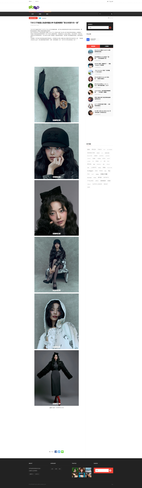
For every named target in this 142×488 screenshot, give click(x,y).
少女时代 (93, 167)
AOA (96, 171)
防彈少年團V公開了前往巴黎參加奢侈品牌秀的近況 (103, 98)
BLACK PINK (89, 155)
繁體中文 (30, 1)
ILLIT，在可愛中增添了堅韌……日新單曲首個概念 (102, 104)
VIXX (104, 167)
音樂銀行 (96, 155)
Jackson (89, 158)
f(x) (109, 171)
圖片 (47, 14)
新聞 (40, 14)
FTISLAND (90, 181)
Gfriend (108, 164)
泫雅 (104, 161)
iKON (101, 171)
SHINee (97, 174)
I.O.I (102, 153)
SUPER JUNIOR (97, 184)
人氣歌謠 (99, 158)
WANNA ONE (91, 153)
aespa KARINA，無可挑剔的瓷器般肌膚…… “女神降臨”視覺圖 (102, 91)
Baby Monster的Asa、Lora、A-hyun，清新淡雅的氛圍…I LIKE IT (102, 84)
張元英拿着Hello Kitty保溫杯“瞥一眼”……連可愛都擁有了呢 (102, 57)
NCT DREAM (109, 149)
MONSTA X (99, 164)
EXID (109, 181)
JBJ (93, 161)
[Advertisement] (86, 7)
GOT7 (93, 174)
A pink (88, 187)
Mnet (108, 161)
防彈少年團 (104, 174)
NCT (104, 149)
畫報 (94, 164)
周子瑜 (104, 158)
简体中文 (37, 1)
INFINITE (106, 177)
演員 (88, 167)
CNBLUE (89, 184)
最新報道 (93, 46)
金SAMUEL (101, 155)
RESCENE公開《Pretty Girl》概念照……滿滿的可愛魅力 (102, 77)
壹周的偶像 (107, 153)
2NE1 (97, 181)
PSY (88, 174)
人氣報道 (106, 46)
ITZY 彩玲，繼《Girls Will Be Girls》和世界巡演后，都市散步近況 (103, 111)
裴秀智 (99, 167)
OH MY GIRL (109, 167)
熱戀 (105, 170)
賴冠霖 (98, 153)
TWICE (100, 149)
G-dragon (90, 171)
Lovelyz (88, 161)
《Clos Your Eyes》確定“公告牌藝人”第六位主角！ (102, 71)
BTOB (99, 177)
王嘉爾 (94, 158)
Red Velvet (89, 177)
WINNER (103, 181)
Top (112, 484)
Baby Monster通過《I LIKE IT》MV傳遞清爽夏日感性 (102, 50)
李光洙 (94, 149)
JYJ (101, 161)
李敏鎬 (94, 177)
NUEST (108, 158)
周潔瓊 (97, 161)
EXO (88, 149)
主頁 (33, 14)
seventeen (107, 155)
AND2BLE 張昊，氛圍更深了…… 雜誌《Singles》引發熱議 (54, 18)
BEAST (106, 184)
